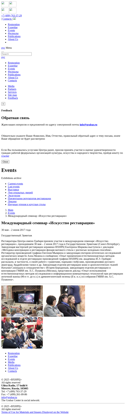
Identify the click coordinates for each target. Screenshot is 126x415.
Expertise (13, 27)
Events (11, 30)
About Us (13, 39)
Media (11, 86)
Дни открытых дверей (20, 192)
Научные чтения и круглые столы (27, 204)
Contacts (7, 18)
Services (12, 92)
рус (3, 47)
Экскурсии (14, 195)
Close (5, 162)
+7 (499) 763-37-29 (11, 15)
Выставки (13, 189)
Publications (14, 36)
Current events (15, 183)
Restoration (14, 24)
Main (10, 210)
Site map (12, 95)
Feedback (13, 98)
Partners (12, 89)
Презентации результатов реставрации (29, 198)
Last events (14, 186)
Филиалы (13, 33)
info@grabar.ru (88, 124)
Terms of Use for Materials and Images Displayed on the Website (35, 412)
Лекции (12, 201)
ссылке (5, 155)
